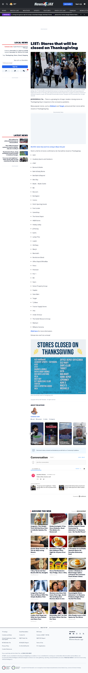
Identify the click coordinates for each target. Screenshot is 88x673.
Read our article (68, 657)
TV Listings (4, 631)
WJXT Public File (23, 638)
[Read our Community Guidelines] (33, 450)
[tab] (36, 468)
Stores (15, 55)
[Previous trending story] (80, 15)
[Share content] (6, 70)
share (79, 479)
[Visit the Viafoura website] (82, 496)
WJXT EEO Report (41, 638)
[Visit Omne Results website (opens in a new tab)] (77, 641)
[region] (58, 477)
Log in (79, 457)
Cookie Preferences (7, 649)
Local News (21, 43)
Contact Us (22, 635)
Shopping (25, 55)
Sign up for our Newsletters (21, 60)
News (4, 11)
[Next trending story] (84, 15)
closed (20, 55)
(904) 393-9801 (27, 653)
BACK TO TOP (44, 627)
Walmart (53, 106)
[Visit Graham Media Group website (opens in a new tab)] (6, 668)
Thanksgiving (9, 55)
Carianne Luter (9, 46)
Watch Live (14, 11)
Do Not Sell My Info (24, 646)
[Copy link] (15, 70)
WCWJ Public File (6, 642)
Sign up (83, 457)
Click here (34, 331)
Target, (62, 106)
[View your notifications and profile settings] (84, 468)
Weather (26, 11)
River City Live (60, 11)
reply (38, 479)
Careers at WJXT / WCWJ (43, 635)
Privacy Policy (5, 646)
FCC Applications (41, 646)
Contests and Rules (7, 635)
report (83, 479)
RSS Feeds (39, 631)
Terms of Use (40, 642)
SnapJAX (73, 11)
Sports (36, 11)
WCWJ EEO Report (24, 642)
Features (47, 11)
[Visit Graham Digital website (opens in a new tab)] (16, 668)
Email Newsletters (23, 631)
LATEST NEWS (21, 135)
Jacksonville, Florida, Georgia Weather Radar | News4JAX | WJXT (58, 14)
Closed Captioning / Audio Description (9, 639)
